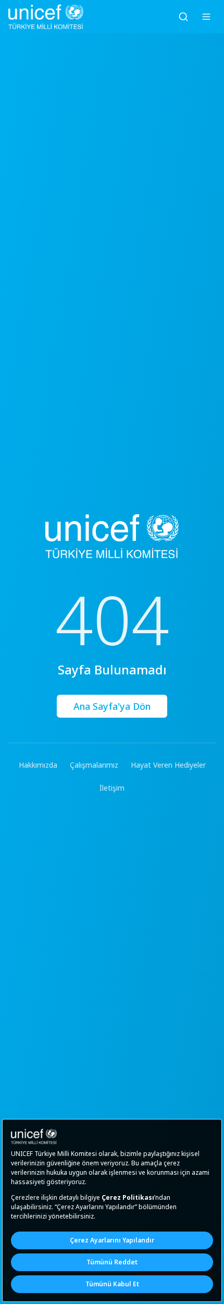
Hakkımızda (38, 765)
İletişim (112, 788)
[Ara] (183, 16)
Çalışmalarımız (94, 765)
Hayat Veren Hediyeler (168, 765)
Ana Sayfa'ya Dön (112, 706)
